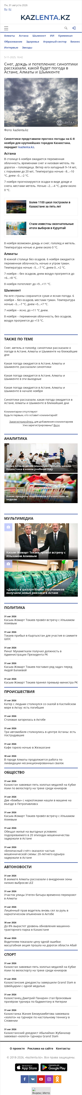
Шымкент (39, 35)
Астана (23, 35)
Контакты (63, 1048)
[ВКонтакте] (33, 1079)
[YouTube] (41, 1079)
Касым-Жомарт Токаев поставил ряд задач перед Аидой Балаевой (38, 668)
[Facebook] (25, 1079)
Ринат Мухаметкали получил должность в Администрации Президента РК (33, 653)
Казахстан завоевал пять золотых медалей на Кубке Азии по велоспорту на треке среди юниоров (40, 786)
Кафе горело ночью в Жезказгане (27, 747)
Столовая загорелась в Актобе (25, 719)
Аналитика (15, 438)
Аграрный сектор (54, 41)
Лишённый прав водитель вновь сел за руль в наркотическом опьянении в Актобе (36, 912)
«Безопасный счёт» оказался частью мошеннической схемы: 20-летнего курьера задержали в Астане (34, 854)
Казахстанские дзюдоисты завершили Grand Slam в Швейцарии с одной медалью (40, 984)
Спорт (10, 954)
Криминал (65, 35)
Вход (57, 425)
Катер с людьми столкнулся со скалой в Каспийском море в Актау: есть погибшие (40, 705)
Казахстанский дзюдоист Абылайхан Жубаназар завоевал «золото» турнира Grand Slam (37, 1034)
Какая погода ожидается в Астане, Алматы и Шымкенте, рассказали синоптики (34, 365)
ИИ (52, 35)
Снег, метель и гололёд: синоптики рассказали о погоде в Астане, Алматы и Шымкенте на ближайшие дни (40, 351)
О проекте (17, 1048)
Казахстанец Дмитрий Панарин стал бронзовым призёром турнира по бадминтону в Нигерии (37, 999)
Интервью (11, 47)
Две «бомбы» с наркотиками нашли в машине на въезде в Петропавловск (37, 802)
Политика (14, 607)
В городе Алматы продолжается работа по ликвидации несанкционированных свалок (34, 761)
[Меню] (6, 28)
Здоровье (32, 41)
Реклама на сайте (40, 1048)
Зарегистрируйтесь (21, 421)
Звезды (27, 47)
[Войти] (74, 28)
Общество (14, 772)
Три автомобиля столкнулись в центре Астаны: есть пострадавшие (40, 733)
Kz (10, 9)
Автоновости (18, 866)
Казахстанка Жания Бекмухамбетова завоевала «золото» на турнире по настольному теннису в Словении (37, 1017)
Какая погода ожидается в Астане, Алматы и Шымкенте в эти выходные (34, 377)
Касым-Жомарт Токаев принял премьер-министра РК (41, 682)
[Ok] (57, 1079)
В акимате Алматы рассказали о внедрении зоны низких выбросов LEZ (38, 881)
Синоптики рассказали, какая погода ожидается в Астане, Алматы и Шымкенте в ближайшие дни (38, 401)
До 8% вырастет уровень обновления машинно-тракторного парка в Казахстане (37, 927)
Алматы (9, 35)
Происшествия (19, 691)
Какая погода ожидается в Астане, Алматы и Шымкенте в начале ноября (34, 389)
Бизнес (75, 41)
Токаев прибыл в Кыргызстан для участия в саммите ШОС (40, 637)
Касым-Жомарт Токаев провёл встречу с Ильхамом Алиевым (39, 621)
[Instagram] (49, 1079)
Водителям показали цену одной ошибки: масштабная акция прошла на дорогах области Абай (40, 943)
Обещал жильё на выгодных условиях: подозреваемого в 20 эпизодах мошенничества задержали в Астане (36, 835)
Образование (13, 41)
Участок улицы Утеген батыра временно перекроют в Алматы (40, 896)
